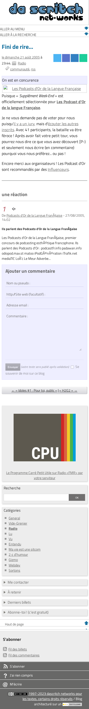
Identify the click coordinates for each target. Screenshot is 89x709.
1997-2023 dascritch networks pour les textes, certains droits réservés (52, 696)
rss (33, 69)
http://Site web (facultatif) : (23, 291)
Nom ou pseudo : (17, 280)
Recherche (12, 488)
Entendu (15, 544)
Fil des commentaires (24, 655)
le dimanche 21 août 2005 (21, 57)
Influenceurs (58, 169)
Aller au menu (12, 29)
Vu (10, 538)
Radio (22, 63)
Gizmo (13, 559)
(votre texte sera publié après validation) (45, 366)
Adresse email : (16, 302)
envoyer (13, 367)
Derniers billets (19, 602)
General (14, 518)
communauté (19, 69)
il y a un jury (24, 124)
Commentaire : (16, 313)
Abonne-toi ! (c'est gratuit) (28, 612)
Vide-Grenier (18, 523)
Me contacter (18, 582)
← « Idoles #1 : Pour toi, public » (34, 390)
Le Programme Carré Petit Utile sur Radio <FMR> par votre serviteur (44, 475)
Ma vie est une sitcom (25, 549)
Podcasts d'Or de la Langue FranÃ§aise (34, 215)
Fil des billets (17, 649)
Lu (10, 533)
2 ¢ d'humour (18, 554)
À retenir (14, 592)
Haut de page (14, 624)
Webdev (14, 565)
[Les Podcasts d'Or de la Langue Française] (44, 88)
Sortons (14, 570)
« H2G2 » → (68, 390)
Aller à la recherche (18, 34)
